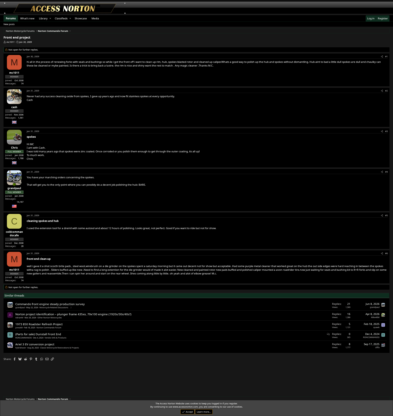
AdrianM (19, 317)
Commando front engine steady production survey (50, 304)
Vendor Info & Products (55, 337)
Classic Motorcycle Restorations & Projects (59, 347)
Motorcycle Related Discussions (53, 307)
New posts (9, 24)
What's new (27, 18)
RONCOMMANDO (23, 337)
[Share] (382, 57)
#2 (386, 90)
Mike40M (375, 317)
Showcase (81, 18)
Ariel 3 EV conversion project (34, 344)
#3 (386, 131)
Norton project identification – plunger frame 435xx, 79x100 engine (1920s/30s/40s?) (73, 314)
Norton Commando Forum (49, 327)
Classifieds (61, 18)
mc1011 (10, 41)
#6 (386, 253)
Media (95, 18)
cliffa (377, 347)
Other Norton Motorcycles (49, 317)
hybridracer (20, 347)
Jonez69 (19, 327)
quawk (376, 327)
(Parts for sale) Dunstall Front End (38, 334)
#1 (386, 56)
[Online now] (14, 184)
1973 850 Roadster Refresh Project (39, 324)
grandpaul (20, 307)
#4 (386, 171)
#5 (386, 215)
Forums (11, 18)
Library (43, 18)
